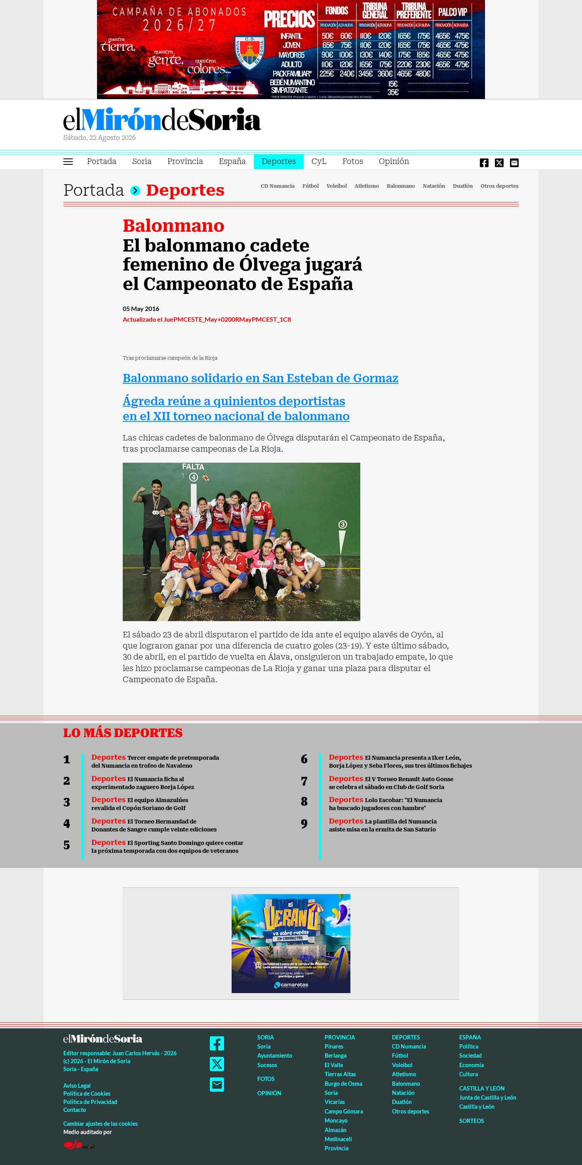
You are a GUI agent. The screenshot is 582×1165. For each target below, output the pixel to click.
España (232, 161)
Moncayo (336, 1120)
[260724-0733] (291, 48)
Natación (434, 186)
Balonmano (401, 186)
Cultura (468, 1074)
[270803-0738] (291, 943)
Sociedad (470, 1055)
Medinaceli (338, 1139)
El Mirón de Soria (162, 120)
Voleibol (337, 186)
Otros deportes (500, 186)
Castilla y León (482, 1088)
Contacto (74, 1109)
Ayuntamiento (274, 1055)
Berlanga (335, 1055)
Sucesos (267, 1065)
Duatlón (463, 186)
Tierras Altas (340, 1074)
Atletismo (367, 186)
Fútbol (310, 186)
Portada (101, 161)
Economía (471, 1065)
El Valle (334, 1065)
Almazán (335, 1130)
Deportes (279, 161)
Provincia (185, 161)
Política (468, 1046)
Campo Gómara (344, 1111)
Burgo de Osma (343, 1083)
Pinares (334, 1046)
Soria (142, 161)
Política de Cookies (86, 1093)
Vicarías (335, 1101)
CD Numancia (278, 186)
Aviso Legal (77, 1085)
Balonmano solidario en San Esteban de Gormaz (260, 378)
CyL (319, 161)
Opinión (394, 161)
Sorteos (471, 1120)
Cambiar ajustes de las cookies (100, 1123)
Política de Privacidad (90, 1101)
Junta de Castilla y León (487, 1097)
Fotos (352, 161)
